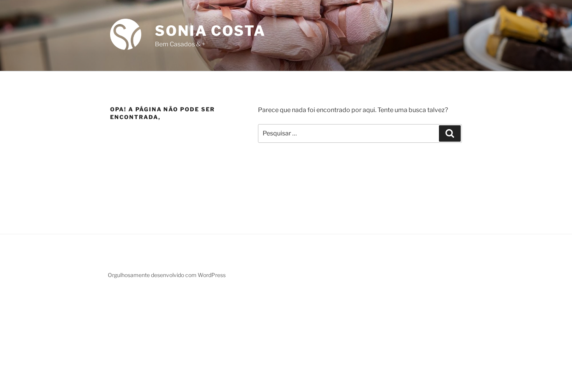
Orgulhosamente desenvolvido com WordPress (167, 275)
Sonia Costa (210, 30)
